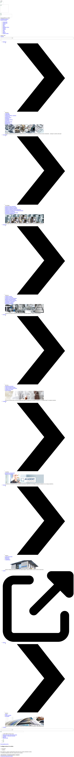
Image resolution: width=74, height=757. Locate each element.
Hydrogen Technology (9, 303)
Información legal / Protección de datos (10, 734)
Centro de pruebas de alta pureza (11, 388)
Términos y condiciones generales (9, 735)
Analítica (3, 749)
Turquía (4, 29)
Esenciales (4, 748)
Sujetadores (7, 118)
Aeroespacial (7, 116)
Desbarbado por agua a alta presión (11, 212)
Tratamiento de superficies (10, 301)
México (4, 32)
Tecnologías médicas (9, 119)
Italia (4, 25)
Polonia (4, 28)
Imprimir (4, 736)
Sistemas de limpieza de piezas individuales (13, 209)
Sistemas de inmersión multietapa (11, 208)
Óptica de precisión (8, 121)
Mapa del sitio (5, 737)
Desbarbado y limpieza (9, 302)
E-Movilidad (7, 114)
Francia (4, 24)
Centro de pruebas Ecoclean (10, 387)
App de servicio (8, 390)
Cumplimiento (7, 559)
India (4, 30)
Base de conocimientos (9, 473)
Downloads (7, 716)
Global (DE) (5, 23)
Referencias (7, 557)
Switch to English (3, 20)
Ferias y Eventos (8, 715)
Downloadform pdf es (4, 744)
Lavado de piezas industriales (10, 206)
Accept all (17, 754)
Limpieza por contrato (9, 389)
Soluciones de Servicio (9, 386)
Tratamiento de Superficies (10, 211)
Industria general (8, 117)
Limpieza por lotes (8, 296)
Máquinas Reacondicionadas (10, 299)
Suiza (4, 26)
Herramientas (7, 122)
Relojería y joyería (8, 123)
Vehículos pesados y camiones (10, 115)
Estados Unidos (5, 33)
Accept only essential (11, 754)
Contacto (2, 36)
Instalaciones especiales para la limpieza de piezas (14, 210)
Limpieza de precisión (9, 297)
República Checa (6, 27)
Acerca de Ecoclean (8, 556)
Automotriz (7, 113)
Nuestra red (7, 558)
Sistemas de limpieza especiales (11, 300)
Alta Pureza (7, 120)
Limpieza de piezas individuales (11, 298)
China (4, 31)
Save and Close (3, 754)
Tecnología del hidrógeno (9, 213)
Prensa (6, 714)
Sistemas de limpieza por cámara (11, 207)
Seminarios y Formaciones (10, 472)
